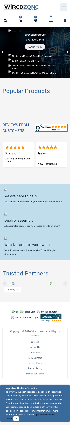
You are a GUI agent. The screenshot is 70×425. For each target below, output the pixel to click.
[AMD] (20, 283)
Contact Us (35, 352)
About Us (35, 347)
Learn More (35, 47)
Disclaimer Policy (35, 373)
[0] (20, 20)
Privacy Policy (35, 363)
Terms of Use (35, 358)
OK (16, 418)
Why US (35, 342)
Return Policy (35, 368)
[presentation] (4, 283)
